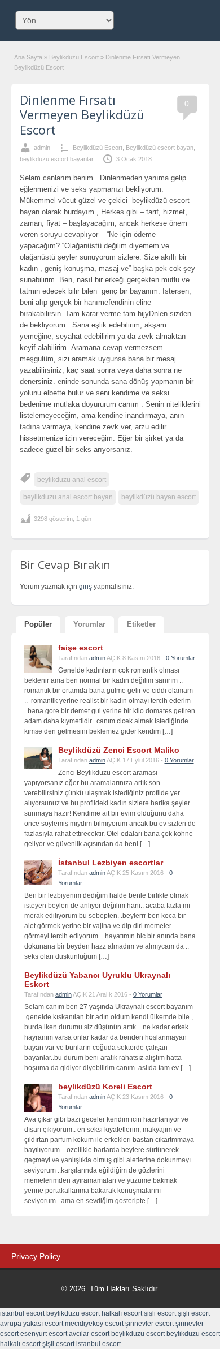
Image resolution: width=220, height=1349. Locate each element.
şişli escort (160, 1313)
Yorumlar (89, 624)
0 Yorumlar (180, 657)
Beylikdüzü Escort (74, 57)
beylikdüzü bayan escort (158, 497)
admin (42, 147)
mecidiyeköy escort (94, 1324)
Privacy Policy (35, 1256)
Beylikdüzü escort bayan (159, 147)
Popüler (38, 624)
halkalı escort (122, 1313)
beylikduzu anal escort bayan (68, 497)
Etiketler (141, 624)
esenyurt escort (43, 1334)
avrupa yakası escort (31, 1324)
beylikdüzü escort (73, 1313)
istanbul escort (22, 1313)
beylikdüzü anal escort (71, 480)
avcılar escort (89, 1334)
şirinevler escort (149, 1324)
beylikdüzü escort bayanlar (57, 159)
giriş (85, 587)
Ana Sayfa (28, 57)
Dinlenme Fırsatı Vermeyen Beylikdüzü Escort (82, 114)
